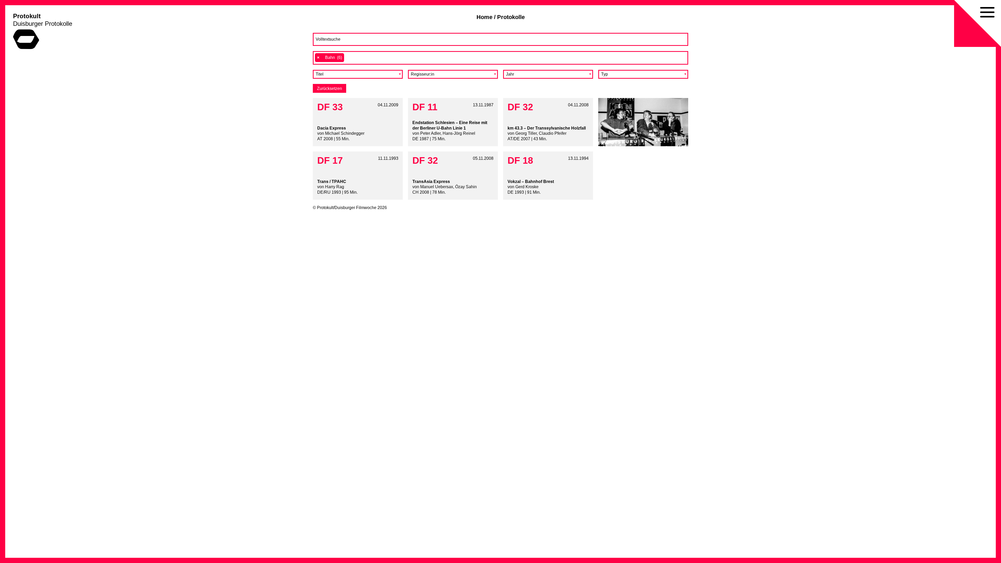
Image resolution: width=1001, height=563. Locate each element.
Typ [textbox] (604, 74)
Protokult (27, 16)
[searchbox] (348, 57)
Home (484, 17)
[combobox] (500, 58)
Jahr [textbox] (510, 74)
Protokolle (511, 17)
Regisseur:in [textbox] (422, 74)
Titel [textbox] (320, 74)
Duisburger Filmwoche (355, 207)
